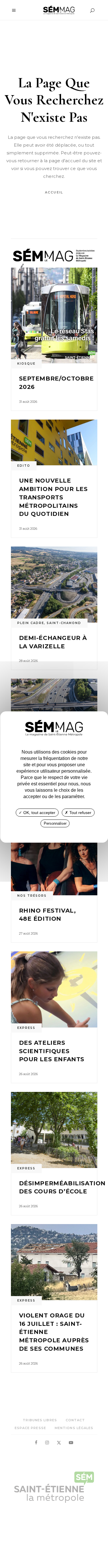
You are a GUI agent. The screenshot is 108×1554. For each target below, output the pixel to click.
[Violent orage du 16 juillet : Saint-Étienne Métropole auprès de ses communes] (54, 1262)
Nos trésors (32, 896)
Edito (23, 466)
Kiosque (26, 364)
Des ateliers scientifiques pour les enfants (52, 1051)
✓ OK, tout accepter (37, 812)
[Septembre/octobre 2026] (54, 305)
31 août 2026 (28, 402)
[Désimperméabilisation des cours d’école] (54, 1130)
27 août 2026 (28, 933)
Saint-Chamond (64, 623)
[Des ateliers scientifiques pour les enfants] (54, 989)
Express (26, 1028)
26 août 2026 (28, 1074)
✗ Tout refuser (78, 812)
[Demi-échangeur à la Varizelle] (54, 585)
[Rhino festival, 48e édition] (54, 857)
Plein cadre (30, 623)
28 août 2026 (28, 661)
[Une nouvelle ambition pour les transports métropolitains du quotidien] (54, 443)
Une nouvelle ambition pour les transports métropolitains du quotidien (53, 497)
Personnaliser (55, 823)
